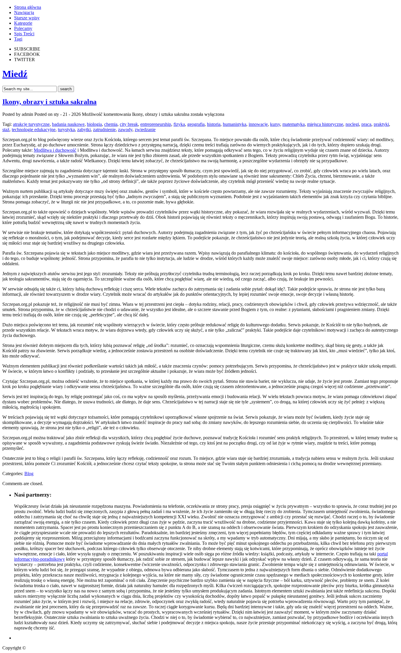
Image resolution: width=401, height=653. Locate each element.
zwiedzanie (145, 129)
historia (213, 124)
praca (366, 124)
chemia (110, 124)
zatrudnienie (104, 129)
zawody (125, 129)
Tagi (18, 38)
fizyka (179, 124)
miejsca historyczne (325, 124)
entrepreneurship (155, 124)
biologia (94, 124)
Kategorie (23, 23)
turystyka (66, 129)
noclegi (352, 124)
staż (5, 129)
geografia (196, 124)
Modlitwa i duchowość (55, 150)
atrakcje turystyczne (31, 124)
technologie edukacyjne (33, 129)
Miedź (14, 74)
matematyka (293, 124)
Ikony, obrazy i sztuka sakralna (49, 102)
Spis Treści (24, 33)
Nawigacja (24, 12)
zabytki (84, 129)
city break (129, 124)
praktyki (381, 124)
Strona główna (27, 7)
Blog (28, 473)
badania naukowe (68, 124)
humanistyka (234, 124)
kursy (275, 124)
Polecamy (23, 28)
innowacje (258, 124)
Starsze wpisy (27, 17)
